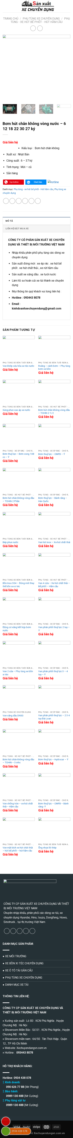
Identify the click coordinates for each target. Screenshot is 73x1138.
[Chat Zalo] (35, 182)
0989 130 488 (14, 1096)
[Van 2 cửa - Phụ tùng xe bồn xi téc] (19, 653)
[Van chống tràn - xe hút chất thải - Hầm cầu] (19, 785)
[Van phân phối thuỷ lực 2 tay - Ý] (54, 609)
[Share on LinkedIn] (38, 201)
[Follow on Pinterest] (32, 931)
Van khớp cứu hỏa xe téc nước (18, 365)
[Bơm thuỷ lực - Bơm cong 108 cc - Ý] (19, 436)
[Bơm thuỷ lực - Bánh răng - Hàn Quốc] (54, 480)
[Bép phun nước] (19, 524)
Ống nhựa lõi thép (47, 847)
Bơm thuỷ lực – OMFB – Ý (51, 454)
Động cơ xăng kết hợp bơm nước (17, 629)
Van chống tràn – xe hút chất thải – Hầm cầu (18, 805)
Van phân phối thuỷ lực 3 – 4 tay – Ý (53, 673)
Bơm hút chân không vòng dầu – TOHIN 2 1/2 (54, 411)
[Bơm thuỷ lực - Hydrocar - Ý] (54, 741)
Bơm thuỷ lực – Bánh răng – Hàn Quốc (52, 499)
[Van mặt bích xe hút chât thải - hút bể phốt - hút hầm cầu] (19, 829)
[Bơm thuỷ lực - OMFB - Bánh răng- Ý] (54, 785)
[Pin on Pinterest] (31, 201)
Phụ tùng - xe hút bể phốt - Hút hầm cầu (40, 20)
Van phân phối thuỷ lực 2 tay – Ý (54, 629)
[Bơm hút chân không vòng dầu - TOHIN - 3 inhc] (19, 741)
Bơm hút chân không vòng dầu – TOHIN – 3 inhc (18, 761)
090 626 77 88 (14, 1087)
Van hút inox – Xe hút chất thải (54, 542)
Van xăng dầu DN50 (13, 715)
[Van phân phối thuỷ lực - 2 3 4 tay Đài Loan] (54, 697)
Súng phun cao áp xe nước (16, 409)
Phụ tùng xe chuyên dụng (41, 18)
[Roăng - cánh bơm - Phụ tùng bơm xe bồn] (54, 348)
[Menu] (5, 6)
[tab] (36, 221)
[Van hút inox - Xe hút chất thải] (54, 524)
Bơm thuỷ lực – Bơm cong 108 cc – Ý (18, 455)
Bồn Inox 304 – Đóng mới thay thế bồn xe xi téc (18, 585)
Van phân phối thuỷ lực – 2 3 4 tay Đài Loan (54, 717)
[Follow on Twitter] (20, 931)
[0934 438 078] (6, 1131)
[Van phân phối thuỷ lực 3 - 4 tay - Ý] (54, 653)
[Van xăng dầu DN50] (19, 697)
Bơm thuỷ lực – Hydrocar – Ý (53, 759)
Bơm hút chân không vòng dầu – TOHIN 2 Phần (18, 499)
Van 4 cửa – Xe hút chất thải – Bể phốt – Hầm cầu (54, 585)
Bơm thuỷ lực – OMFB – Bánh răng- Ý (53, 805)
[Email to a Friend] (25, 201)
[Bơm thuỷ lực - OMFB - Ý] (54, 436)
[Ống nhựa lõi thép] (54, 829)
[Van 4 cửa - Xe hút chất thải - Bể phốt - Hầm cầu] (54, 565)
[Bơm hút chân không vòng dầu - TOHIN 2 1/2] (54, 392)
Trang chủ (10, 18)
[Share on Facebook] (12, 201)
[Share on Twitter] (19, 201)
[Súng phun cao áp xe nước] (19, 392)
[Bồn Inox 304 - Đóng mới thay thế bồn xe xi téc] (19, 565)
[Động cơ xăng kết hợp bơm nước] (19, 609)
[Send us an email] (26, 931)
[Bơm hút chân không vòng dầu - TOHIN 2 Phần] (19, 480)
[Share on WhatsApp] (6, 201)
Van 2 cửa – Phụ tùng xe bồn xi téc (18, 673)
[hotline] (13, 182)
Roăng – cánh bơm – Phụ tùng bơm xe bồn (54, 367)
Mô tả (9, 221)
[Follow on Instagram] (13, 931)
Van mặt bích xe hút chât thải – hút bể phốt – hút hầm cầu (18, 849)
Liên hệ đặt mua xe (17, 228)
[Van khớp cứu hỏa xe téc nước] (19, 348)
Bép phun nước (10, 542)
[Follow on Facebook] (7, 931)
